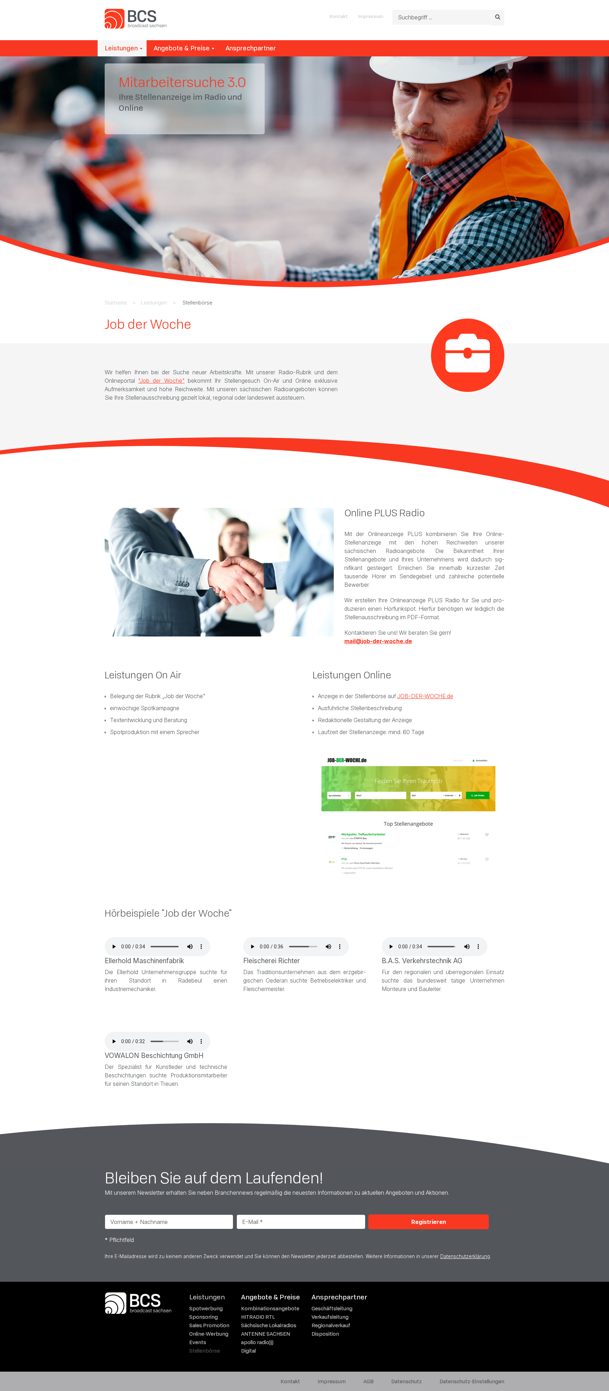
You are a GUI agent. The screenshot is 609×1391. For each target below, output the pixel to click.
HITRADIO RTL (258, 1316)
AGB (368, 1381)
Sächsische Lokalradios (268, 1325)
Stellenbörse (204, 1350)
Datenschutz (406, 1381)
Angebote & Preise (182, 48)
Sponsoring (203, 1316)
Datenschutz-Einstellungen (471, 1381)
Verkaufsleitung (330, 1316)
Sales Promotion (209, 1325)
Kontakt (339, 16)
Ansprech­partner (251, 48)
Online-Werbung (208, 1333)
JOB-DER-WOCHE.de (425, 696)
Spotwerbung (206, 1308)
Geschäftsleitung (332, 1308)
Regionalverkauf (331, 1325)
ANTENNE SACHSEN (265, 1333)
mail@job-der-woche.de (378, 641)
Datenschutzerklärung (465, 1256)
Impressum (370, 16)
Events (197, 1342)
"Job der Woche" (161, 380)
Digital (248, 1350)
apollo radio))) (257, 1342)
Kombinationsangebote (270, 1308)
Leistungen (121, 48)
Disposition (325, 1333)
